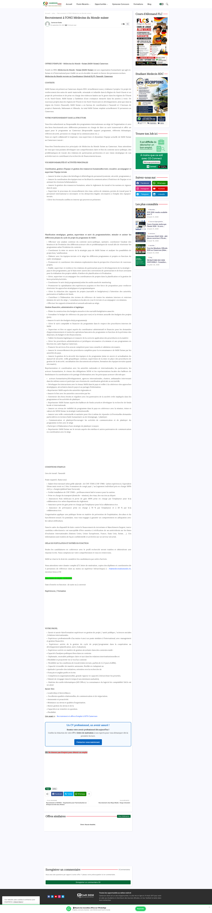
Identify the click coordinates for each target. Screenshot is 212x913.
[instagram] (59, 896)
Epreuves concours (120, 4)
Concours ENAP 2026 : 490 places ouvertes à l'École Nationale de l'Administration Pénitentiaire (157, 237)
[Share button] (89, 794)
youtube (161, 189)
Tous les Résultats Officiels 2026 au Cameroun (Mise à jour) (157, 249)
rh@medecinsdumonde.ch (120, 569)
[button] (161, 4)
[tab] (69, 4)
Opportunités (100, 4)
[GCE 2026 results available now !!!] (141, 213)
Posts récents (83, 4)
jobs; (53, 13)
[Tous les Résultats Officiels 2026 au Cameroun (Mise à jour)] (141, 249)
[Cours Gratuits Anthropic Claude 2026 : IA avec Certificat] (141, 225)
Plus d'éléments (123, 816)
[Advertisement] (88, 43)
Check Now (17, 902)
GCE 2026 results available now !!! (157, 213)
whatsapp (161, 183)
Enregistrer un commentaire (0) (88, 882)
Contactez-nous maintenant (88, 742)
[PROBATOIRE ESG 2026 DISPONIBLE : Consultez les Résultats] (141, 261)
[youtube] (55, 896)
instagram (145, 189)
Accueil (69, 4)
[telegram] (63, 896)
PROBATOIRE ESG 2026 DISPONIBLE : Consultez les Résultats (156, 261)
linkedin (161, 194)
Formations (138, 4)
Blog (149, 4)
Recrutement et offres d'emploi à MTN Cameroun (77, 716)
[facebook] (48, 896)
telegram (145, 194)
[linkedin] (52, 896)
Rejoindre (140, 909)
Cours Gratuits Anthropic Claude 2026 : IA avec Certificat (157, 225)
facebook (145, 183)
